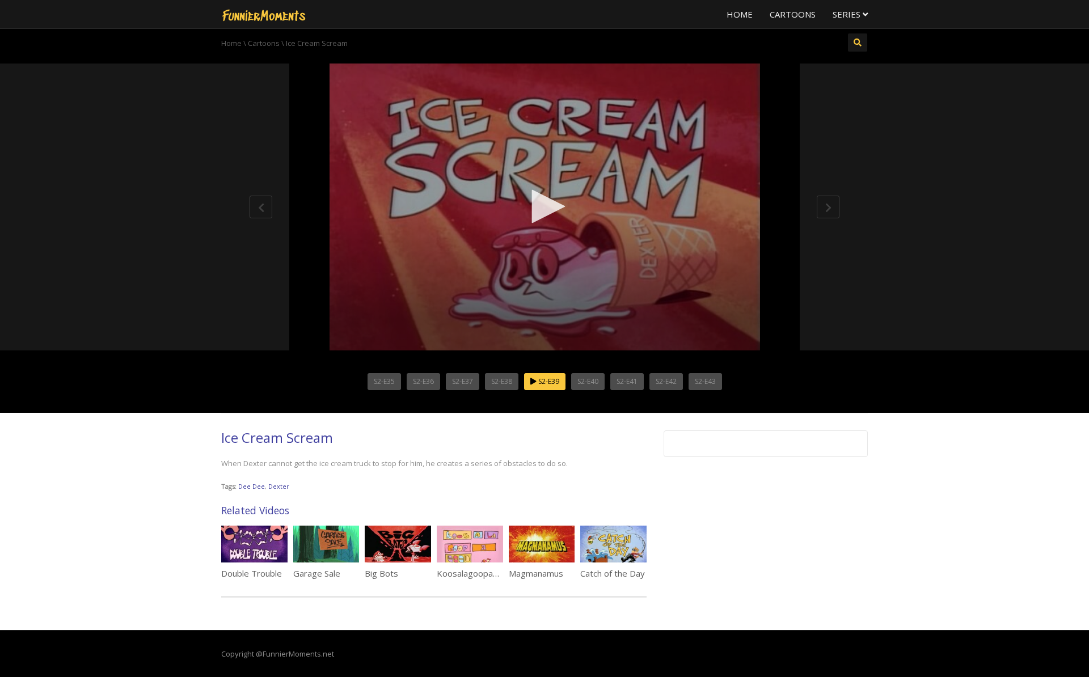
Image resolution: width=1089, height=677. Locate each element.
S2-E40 (587, 381)
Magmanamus (536, 573)
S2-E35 (384, 381)
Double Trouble (251, 573)
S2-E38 (501, 381)
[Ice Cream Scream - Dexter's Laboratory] (263, 14)
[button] (544, 206)
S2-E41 (627, 381)
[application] (544, 207)
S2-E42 (666, 381)
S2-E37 (462, 381)
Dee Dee (251, 486)
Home (740, 14)
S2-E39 (548, 381)
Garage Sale (316, 573)
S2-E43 (705, 381)
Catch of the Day (612, 573)
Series (848, 14)
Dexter (278, 486)
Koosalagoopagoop (475, 573)
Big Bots (381, 573)
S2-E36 (423, 381)
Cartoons (793, 14)
